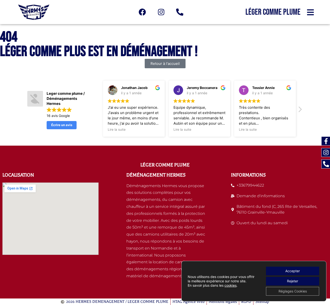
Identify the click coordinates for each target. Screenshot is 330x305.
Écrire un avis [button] (61, 125)
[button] (299, 110)
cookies (230, 285)
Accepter (292, 271)
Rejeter (292, 281)
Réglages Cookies (293, 291)
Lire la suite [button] (117, 129)
